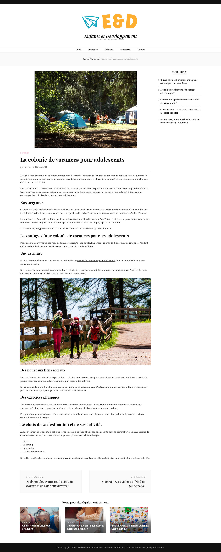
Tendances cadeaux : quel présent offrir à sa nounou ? (85, 527)
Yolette (27, 167)
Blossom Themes (134, 547)
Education (93, 49)
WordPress (159, 547)
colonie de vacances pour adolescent (96, 260)
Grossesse (125, 49)
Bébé (78, 49)
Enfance (109, 49)
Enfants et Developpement (110, 36)
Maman (141, 49)
